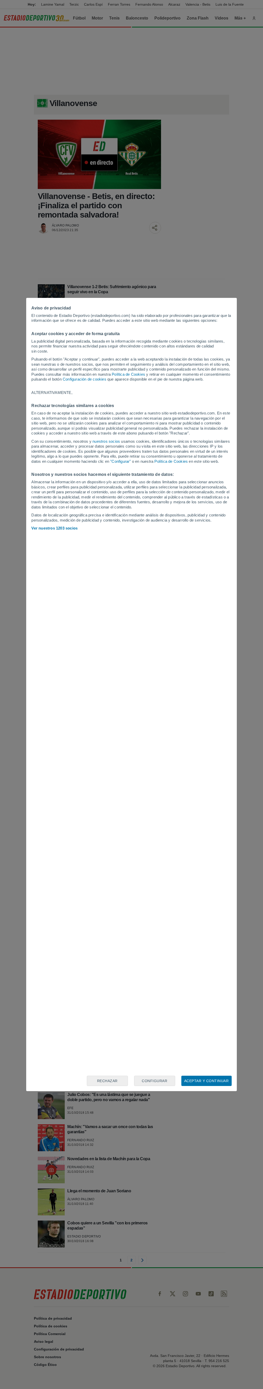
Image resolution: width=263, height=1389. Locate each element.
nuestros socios (106, 441)
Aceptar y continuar (206, 1081)
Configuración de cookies (84, 379)
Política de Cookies (128, 374)
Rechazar (107, 1081)
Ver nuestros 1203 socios (54, 528)
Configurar (154, 1081)
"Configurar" (120, 461)
